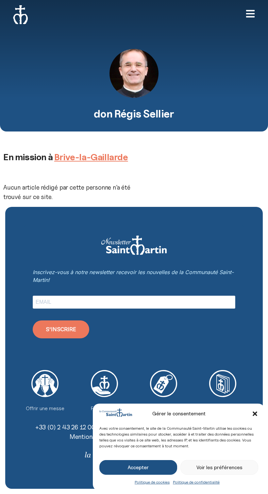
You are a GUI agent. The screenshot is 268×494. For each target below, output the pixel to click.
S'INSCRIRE (61, 329)
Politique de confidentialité (196, 482)
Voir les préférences (219, 468)
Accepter (138, 468)
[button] (255, 413)
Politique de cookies (152, 482)
